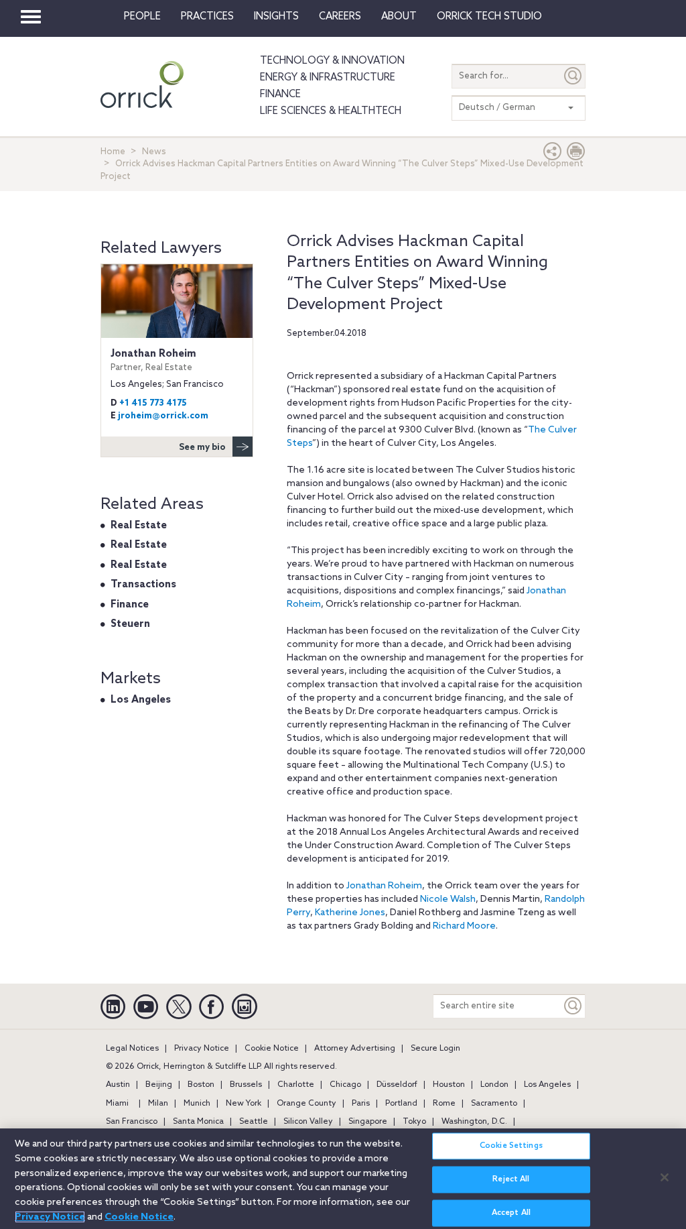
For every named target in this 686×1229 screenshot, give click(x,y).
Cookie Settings (511, 1146)
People (142, 17)
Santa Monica (198, 1121)
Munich (197, 1103)
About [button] (399, 17)
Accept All (511, 1213)
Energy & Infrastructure (327, 78)
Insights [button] (276, 17)
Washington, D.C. (474, 1121)
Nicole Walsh (448, 899)
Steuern (130, 624)
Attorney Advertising (354, 1048)
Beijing (158, 1085)
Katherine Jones (350, 913)
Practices (207, 17)
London (494, 1085)
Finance (280, 95)
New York (243, 1103)
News (154, 152)
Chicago (345, 1085)
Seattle (253, 1121)
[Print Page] (576, 154)
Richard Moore (464, 926)
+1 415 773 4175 (153, 403)
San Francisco (131, 1121)
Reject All (510, 1179)
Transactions (143, 585)
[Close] (664, 1177)
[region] (343, 1178)
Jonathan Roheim (384, 886)
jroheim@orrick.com (163, 416)
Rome (444, 1103)
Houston (449, 1085)
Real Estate (139, 526)
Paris (361, 1103)
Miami (117, 1103)
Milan (158, 1103)
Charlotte (295, 1085)
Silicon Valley (308, 1121)
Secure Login (435, 1048)
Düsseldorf (396, 1085)
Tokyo (414, 1121)
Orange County (306, 1103)
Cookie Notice (272, 1048)
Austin (118, 1085)
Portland (401, 1103)
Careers (340, 17)
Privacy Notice (201, 1048)
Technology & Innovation (332, 61)
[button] (552, 154)
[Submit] (573, 76)
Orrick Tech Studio (489, 17)
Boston (201, 1085)
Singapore (367, 1121)
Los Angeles (141, 700)
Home (112, 152)
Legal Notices (132, 1048)
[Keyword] (573, 1006)
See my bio (202, 448)
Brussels (246, 1085)
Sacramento (494, 1103)
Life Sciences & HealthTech (330, 111)
